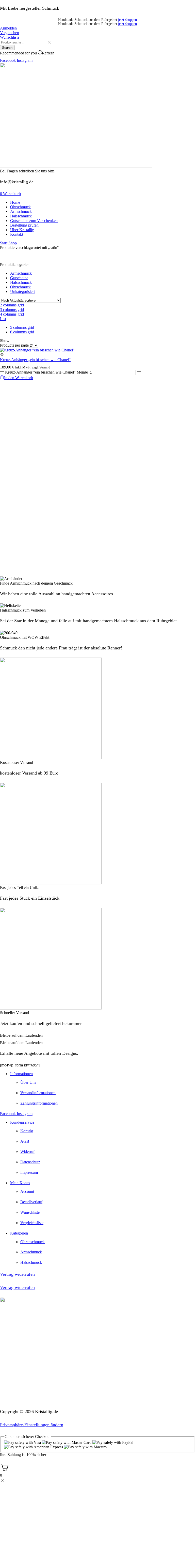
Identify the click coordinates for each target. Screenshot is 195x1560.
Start (3, 243)
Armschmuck (21, 273)
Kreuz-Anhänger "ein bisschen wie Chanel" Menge (46, 372)
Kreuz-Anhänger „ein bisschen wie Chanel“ (35, 360)
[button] (8, 28)
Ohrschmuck (20, 287)
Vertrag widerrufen (17, 1274)
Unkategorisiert (22, 291)
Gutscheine (19, 278)
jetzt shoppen (127, 20)
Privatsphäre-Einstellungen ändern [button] (31, 1424)
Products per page (14, 345)
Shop (12, 243)
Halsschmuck (21, 282)
